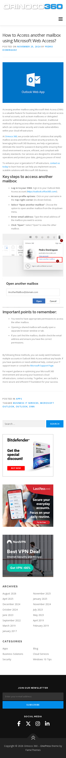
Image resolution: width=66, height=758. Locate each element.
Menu (60, 19)
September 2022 (12, 620)
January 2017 (10, 631)
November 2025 (42, 593)
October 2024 (10, 609)
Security (7, 659)
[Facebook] (18, 723)
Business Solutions (13, 653)
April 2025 (8, 598)
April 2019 (38, 620)
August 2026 (9, 593)
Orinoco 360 (11, 136)
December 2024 (11, 604)
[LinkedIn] (47, 723)
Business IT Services (26, 403)
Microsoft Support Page (41, 365)
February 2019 (41, 625)
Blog (35, 648)
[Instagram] (37, 723)
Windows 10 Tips (42, 659)
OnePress (45, 746)
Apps (19, 398)
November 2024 (42, 604)
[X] (28, 723)
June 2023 (8, 615)
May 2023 (38, 615)
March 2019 (9, 625)
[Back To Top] (33, 738)
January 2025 (40, 598)
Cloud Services (41, 653)
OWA (32, 406)
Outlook (22, 406)
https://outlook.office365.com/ (42, 191)
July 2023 (38, 609)
